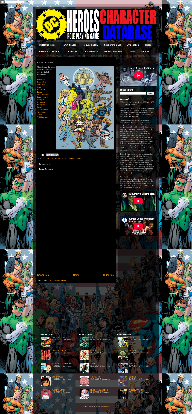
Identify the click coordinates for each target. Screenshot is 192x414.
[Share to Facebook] (54, 155)
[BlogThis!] (49, 155)
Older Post (108, 275)
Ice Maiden (41, 89)
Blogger (106, 406)
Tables (131, 51)
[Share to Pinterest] (57, 155)
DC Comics (46, 158)
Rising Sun (41, 104)
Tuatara (39, 114)
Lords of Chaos (59, 338)
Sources (145, 51)
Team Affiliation (68, 45)
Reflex (132, 364)
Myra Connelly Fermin (61, 364)
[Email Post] (42, 155)
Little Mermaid (42, 97)
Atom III (93, 364)
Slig (92, 338)
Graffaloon (95, 377)
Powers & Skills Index (49, 51)
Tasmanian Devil (43, 109)
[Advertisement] (75, 251)
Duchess (133, 338)
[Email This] (47, 155)
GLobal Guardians (67, 158)
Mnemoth (133, 351)
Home (76, 275)
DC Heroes (56, 158)
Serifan (132, 377)
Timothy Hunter (59, 390)
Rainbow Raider (136, 390)
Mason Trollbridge (99, 390)
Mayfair (78, 158)
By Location (133, 45)
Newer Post (43, 275)
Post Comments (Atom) (57, 280)
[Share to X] (52, 155)
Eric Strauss (57, 377)
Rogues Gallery (90, 45)
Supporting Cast (112, 45)
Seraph (93, 351)
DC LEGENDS (91, 51)
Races (148, 45)
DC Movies (72, 51)
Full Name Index (47, 45)
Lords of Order (59, 351)
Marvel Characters (113, 51)
